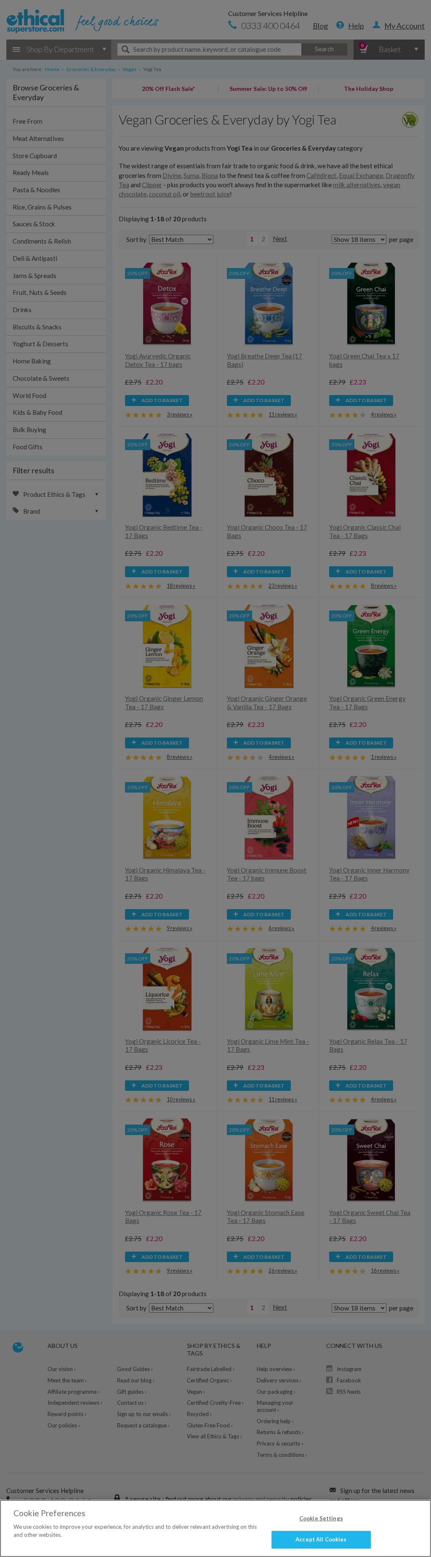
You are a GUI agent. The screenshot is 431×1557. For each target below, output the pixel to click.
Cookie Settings (321, 1518)
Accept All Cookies (320, 1539)
